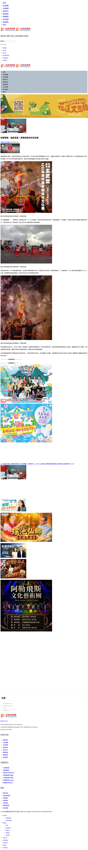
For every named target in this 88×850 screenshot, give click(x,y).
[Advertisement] (39, 452)
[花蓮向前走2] (13, 558)
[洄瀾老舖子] (13, 578)
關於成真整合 (6, 795)
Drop (4, 50)
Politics (8, 833)
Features (5, 58)
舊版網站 (5, 740)
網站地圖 (5, 808)
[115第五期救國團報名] (13, 511)
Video (4, 845)
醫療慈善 (6, 16)
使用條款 (5, 803)
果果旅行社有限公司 (8, 773)
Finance (5, 842)
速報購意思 (6, 770)
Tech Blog (8, 820)
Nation (5, 60)
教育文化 (6, 11)
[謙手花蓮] (26, 542)
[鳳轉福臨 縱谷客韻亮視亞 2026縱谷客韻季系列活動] (26, 442)
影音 (4, 24)
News (4, 823)
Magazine (8, 818)
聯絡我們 (5, 793)
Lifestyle (5, 840)
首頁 (4, 3)
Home (5, 815)
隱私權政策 (6, 805)
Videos (5, 48)
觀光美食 (6, 14)
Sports (5, 837)
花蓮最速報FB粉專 (8, 775)
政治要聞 (6, 5)
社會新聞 (6, 8)
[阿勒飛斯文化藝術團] (26, 631)
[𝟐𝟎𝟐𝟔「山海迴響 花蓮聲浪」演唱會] (26, 402)
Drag (4, 53)
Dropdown (6, 55)
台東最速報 (6, 768)
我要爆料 (5, 798)
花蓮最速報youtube (8, 780)
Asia (7, 825)
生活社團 (6, 19)
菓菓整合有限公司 (8, 782)
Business (8, 828)
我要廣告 (5, 800)
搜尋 (2, 41)
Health (8, 835)
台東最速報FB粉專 (8, 777)
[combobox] (9, 41)
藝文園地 (6, 22)
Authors (5, 847)
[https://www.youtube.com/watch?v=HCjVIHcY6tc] (13, 132)
